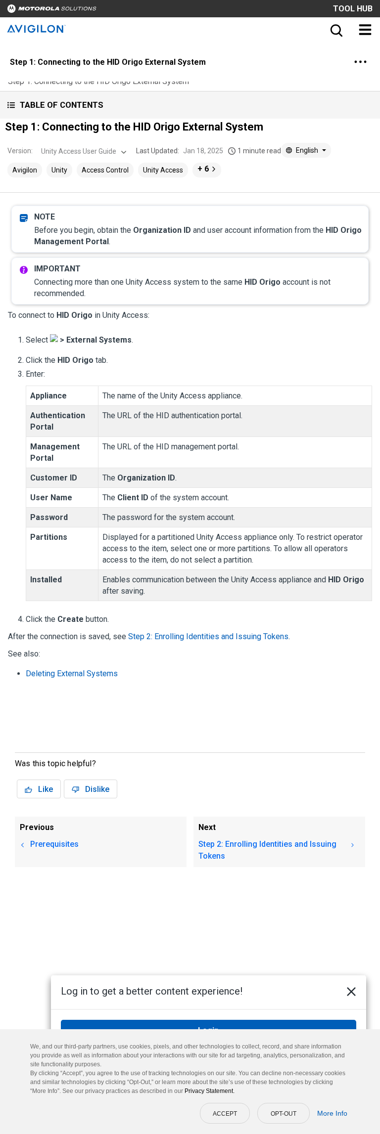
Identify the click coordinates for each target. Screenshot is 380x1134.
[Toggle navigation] (365, 29)
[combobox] (82, 151)
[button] (190, 105)
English (307, 150)
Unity (59, 170)
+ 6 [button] (203, 169)
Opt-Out (283, 1113)
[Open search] (335, 29)
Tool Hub (353, 8)
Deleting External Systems (72, 673)
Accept (225, 1113)
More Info (332, 1113)
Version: (20, 151)
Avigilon (24, 170)
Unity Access (163, 170)
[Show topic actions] (360, 62)
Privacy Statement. (210, 1091)
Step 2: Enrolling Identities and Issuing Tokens (208, 636)
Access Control (105, 170)
